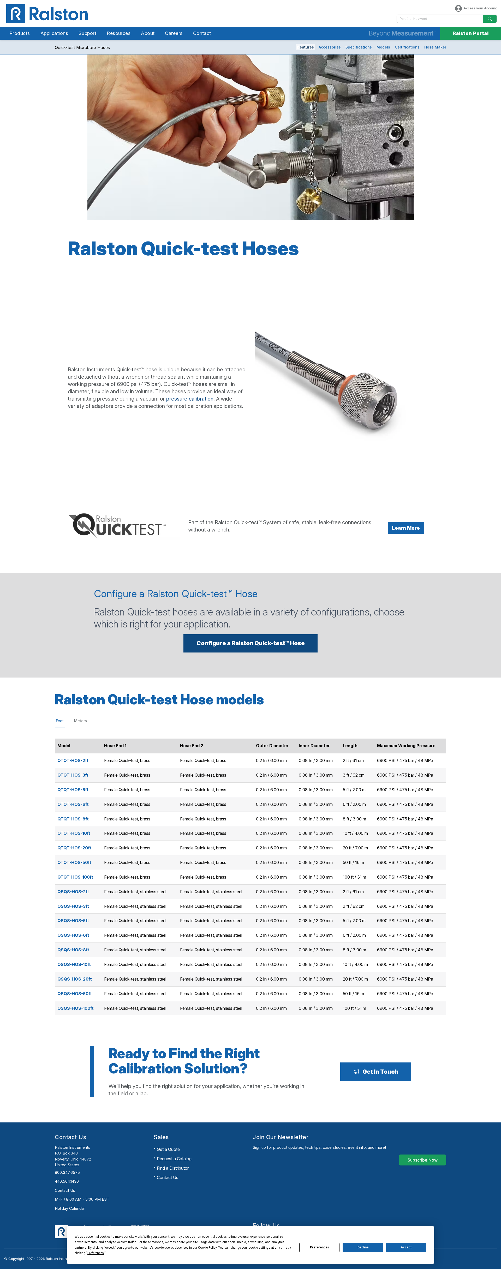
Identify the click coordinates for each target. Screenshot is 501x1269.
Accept (406, 1247)
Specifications (358, 47)
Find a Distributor (173, 1168)
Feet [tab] (60, 720)
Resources (118, 33)
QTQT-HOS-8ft (73, 818)
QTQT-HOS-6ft (73, 804)
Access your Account (480, 8)
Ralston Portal (470, 33)
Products (19, 33)
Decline (362, 1247)
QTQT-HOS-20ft (74, 847)
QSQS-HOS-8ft (73, 949)
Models (383, 47)
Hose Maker (435, 47)
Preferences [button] (95, 1253)
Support (87, 33)
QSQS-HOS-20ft (74, 979)
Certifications (407, 47)
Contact (202, 33)
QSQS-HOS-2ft (73, 891)
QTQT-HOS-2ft (72, 760)
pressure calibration (189, 399)
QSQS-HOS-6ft (73, 935)
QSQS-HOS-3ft (73, 906)
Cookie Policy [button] (207, 1247)
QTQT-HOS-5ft (72, 789)
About (147, 33)
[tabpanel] (250, 874)
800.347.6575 (67, 1172)
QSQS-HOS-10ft (74, 964)
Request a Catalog (174, 1158)
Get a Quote (168, 1149)
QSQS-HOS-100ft (75, 1008)
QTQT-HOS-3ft (72, 775)
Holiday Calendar (70, 1208)
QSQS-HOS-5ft (73, 920)
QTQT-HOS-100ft (75, 877)
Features (305, 47)
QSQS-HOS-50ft (74, 993)
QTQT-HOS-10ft (73, 833)
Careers (173, 33)
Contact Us (65, 1190)
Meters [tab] (80, 720)
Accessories (330, 47)
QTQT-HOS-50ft (74, 862)
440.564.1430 (67, 1181)
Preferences (319, 1247)
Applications (54, 33)
